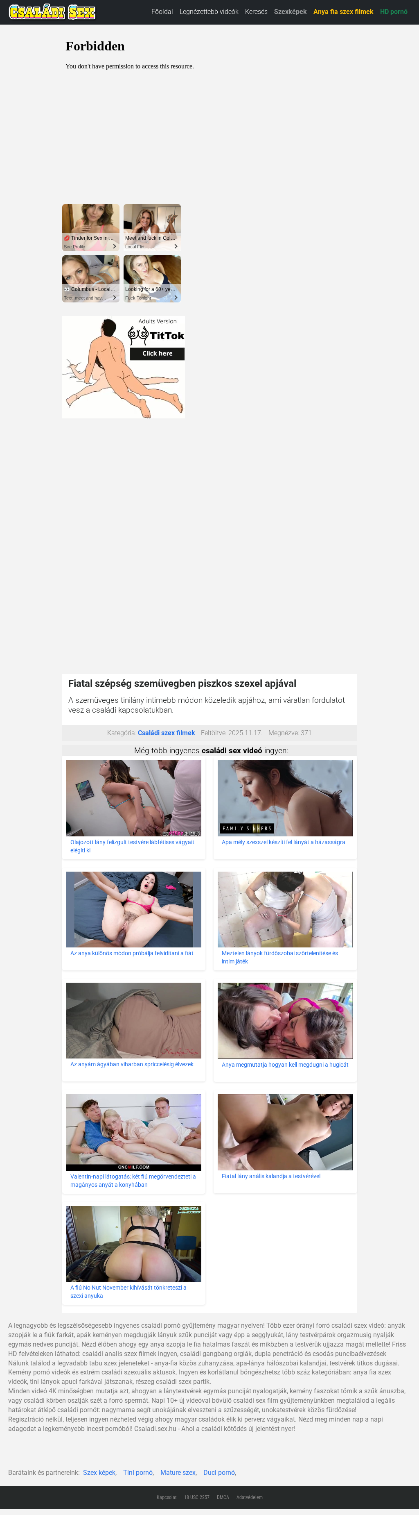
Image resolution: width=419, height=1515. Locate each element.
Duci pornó (219, 1472)
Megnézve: (283, 733)
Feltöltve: (214, 733)
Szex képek (99, 1472)
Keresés (256, 12)
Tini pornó (138, 1472)
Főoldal (162, 12)
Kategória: (121, 733)
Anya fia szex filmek (343, 12)
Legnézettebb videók (209, 12)
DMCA (223, 1497)
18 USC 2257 (197, 1497)
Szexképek (290, 12)
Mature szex (178, 1472)
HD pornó (394, 12)
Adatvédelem (250, 1497)
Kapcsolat (167, 1497)
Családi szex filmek (166, 733)
